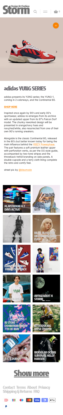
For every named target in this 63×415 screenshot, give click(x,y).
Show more (31, 373)
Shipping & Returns (17, 391)
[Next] (56, 52)
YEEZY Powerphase (43, 144)
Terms (21, 387)
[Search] (35, 11)
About (32, 387)
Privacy (44, 387)
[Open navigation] (44, 11)
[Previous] (6, 52)
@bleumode (25, 169)
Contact (9, 387)
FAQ (36, 391)
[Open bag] (54, 11)
